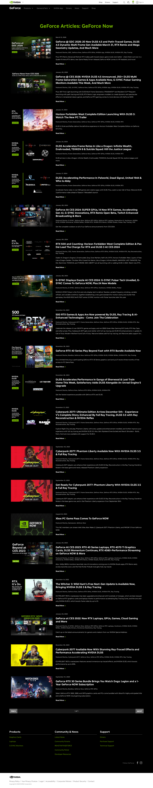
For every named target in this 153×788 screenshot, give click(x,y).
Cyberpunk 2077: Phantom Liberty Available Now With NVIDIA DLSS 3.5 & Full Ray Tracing (98, 453)
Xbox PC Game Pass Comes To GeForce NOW (82, 518)
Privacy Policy (14, 781)
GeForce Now (76, 52)
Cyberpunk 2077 (74, 322)
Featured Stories (61, 52)
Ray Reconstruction (134, 251)
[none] (124, 1)
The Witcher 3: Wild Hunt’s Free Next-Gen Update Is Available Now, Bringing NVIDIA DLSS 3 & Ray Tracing (95, 585)
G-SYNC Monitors (16, 746)
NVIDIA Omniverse (66, 222)
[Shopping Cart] (133, 2)
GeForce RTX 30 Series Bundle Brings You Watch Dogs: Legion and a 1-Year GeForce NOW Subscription (97, 683)
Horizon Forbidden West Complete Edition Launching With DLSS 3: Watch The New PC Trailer (95, 116)
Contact (91, 781)
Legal (41, 781)
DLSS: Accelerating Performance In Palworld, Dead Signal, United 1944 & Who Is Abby (99, 179)
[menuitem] (27, 2)
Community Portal (62, 750)
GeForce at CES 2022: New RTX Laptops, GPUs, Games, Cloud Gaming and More (97, 620)
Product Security (79, 781)
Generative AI (119, 220)
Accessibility (50, 781)
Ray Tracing (128, 52)
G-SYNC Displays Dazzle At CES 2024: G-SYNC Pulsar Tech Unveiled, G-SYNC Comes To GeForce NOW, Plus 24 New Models (98, 282)
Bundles (71, 355)
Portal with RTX (104, 560)
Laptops (12, 741)
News (77, 8)
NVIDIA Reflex (79, 222)
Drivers (69, 8)
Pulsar (120, 222)
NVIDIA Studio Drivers (68, 628)
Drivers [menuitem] (107, 2)
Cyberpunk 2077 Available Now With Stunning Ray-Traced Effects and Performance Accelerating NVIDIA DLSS (97, 651)
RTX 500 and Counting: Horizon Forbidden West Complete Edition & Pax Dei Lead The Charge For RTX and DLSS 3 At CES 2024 (99, 245)
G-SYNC (75, 87)
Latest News (60, 737)
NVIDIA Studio (113, 222)
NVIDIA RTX (119, 52)
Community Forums (62, 741)
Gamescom (72, 523)
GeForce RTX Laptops (106, 220)
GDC (69, 52)
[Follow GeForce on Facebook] (137, 763)
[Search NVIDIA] (124, 2)
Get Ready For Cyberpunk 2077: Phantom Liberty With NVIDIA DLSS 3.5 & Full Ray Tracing (98, 486)
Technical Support (107, 746)
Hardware (128, 220)
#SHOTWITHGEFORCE (63, 746)
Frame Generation (74, 122)
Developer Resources (63, 754)
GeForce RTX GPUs (88, 52)
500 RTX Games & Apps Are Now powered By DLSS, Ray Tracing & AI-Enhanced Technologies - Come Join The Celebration (97, 316)
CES (69, 87)
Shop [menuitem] (100, 2)
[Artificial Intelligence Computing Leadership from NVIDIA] (15, 2)
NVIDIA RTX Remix (100, 222)
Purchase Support (107, 741)
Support (85, 8)
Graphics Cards (15, 737)
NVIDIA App (58, 8)
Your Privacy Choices (29, 781)
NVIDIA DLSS (109, 52)
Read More (60, 64)
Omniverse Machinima (85, 628)
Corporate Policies (64, 781)
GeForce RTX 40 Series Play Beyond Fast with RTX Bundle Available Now (98, 350)
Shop (94, 8)
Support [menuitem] (115, 2)
